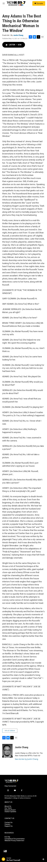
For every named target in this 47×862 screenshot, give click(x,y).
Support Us (9, 826)
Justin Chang (18, 35)
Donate (40, 3)
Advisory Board (10, 810)
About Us (8, 806)
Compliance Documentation (15, 839)
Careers (7, 824)
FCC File (7, 837)
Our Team (8, 808)
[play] (3, 859)
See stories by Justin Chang (26, 759)
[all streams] (44, 859)
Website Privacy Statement (14, 840)
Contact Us (8, 822)
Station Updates (10, 811)
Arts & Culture (10, 730)
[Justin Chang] (7, 751)
